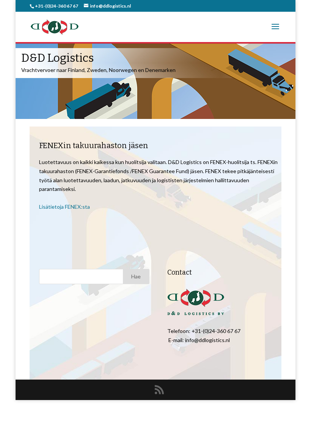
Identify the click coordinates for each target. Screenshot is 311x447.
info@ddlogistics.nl (207, 340)
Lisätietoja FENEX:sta (64, 206)
